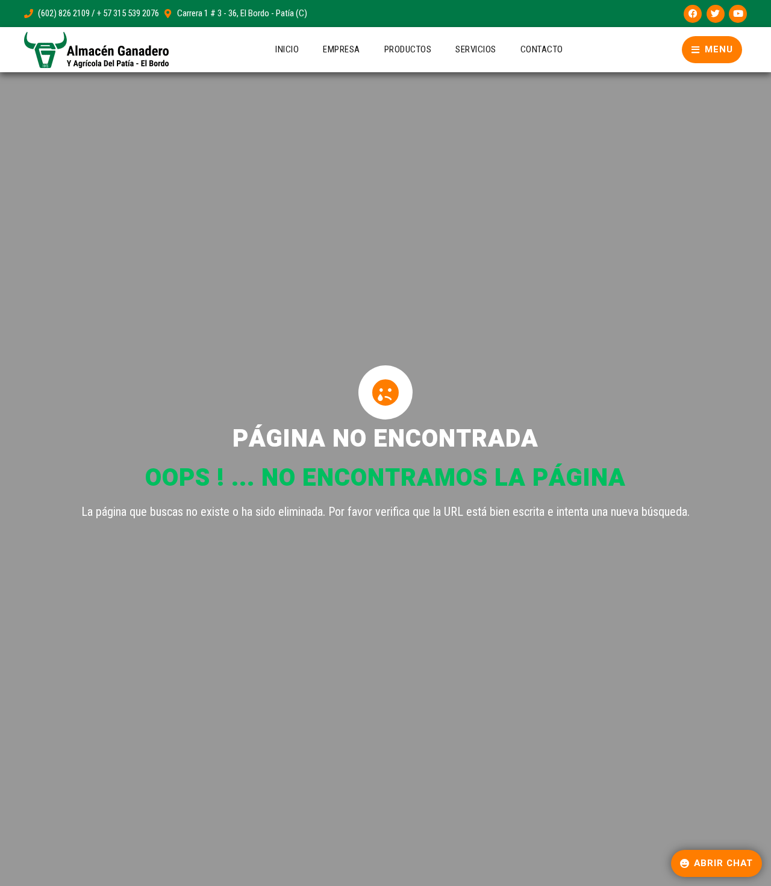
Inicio (287, 49)
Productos (408, 49)
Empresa (341, 49)
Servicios (475, 49)
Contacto (541, 49)
